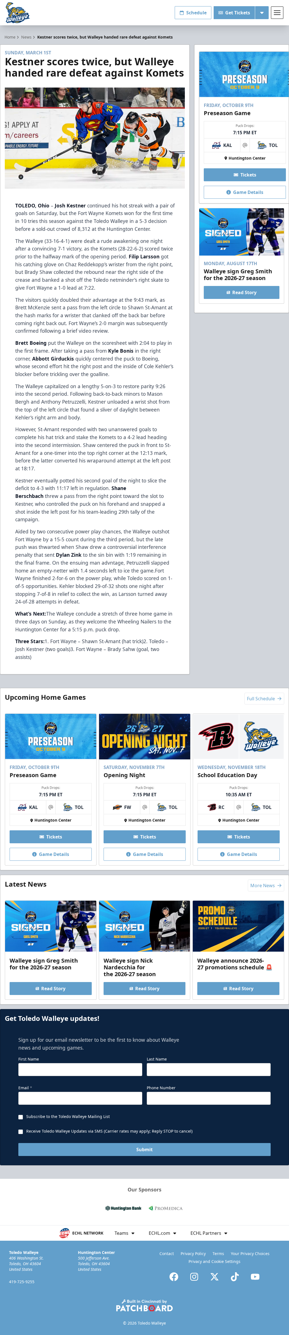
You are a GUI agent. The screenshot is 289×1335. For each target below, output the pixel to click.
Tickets (248, 175)
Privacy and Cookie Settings (214, 1261)
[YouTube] (255, 1277)
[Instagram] (194, 1277)
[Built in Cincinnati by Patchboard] (144, 1305)
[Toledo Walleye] (18, 12)
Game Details (248, 192)
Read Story (244, 292)
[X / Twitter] (214, 1277)
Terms (218, 1253)
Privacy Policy (193, 1253)
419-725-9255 (21, 1281)
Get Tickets (237, 13)
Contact (166, 1253)
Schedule (196, 13)
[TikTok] (235, 1277)
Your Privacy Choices (250, 1253)
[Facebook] (174, 1277)
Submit (144, 1149)
